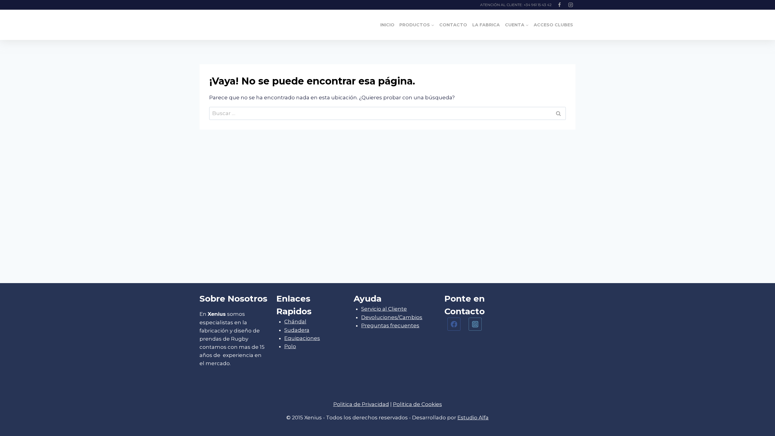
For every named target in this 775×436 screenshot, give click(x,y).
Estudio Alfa (473, 418)
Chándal (295, 322)
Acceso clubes (553, 25)
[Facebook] (559, 5)
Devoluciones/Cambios (391, 317)
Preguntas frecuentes (390, 325)
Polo (290, 346)
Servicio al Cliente (384, 309)
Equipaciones (302, 338)
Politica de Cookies (417, 404)
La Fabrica (486, 25)
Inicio (387, 25)
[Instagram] (570, 5)
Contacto (453, 25)
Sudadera (296, 330)
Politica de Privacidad (361, 404)
